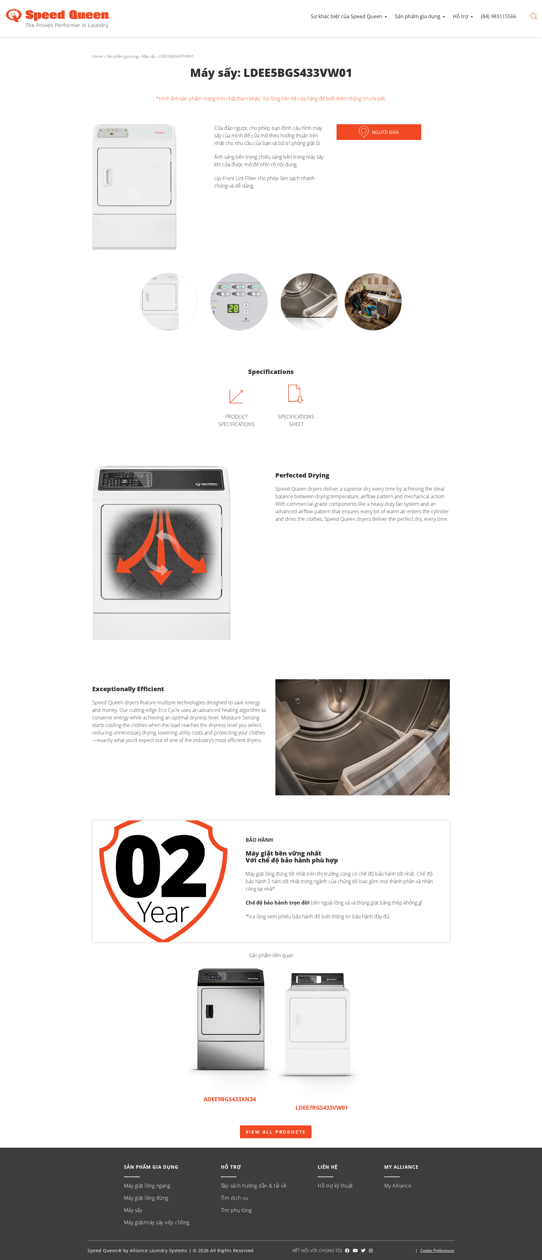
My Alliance (398, 1185)
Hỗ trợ (460, 16)
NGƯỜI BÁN (385, 132)
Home (97, 56)
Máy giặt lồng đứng (146, 1197)
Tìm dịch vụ (234, 1197)
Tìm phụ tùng (236, 1210)
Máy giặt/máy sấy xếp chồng (156, 1222)
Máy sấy (148, 56)
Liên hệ (327, 1167)
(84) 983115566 (498, 16)
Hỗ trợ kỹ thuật (335, 1185)
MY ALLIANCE (401, 1167)
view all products (276, 1132)
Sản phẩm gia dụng (417, 16)
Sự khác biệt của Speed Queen (346, 16)
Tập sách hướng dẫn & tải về (254, 1185)
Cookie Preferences (437, 1250)
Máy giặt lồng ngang (147, 1185)
